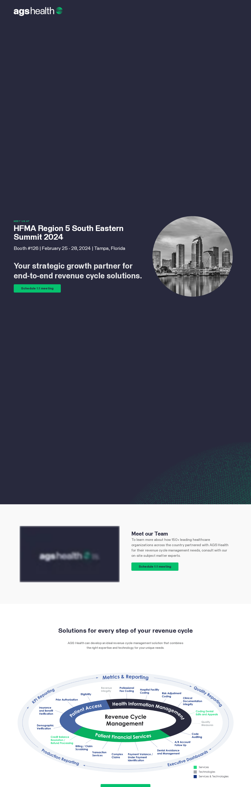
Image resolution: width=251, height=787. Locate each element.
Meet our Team (149, 534)
